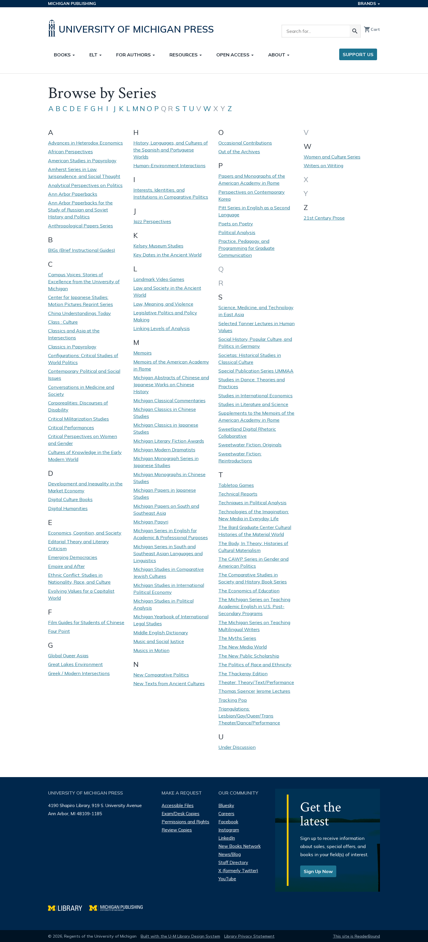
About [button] (277, 55)
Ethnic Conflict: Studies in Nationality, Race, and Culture (79, 578)
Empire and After (66, 566)
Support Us (358, 54)
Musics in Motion (151, 650)
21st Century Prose (324, 218)
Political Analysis (236, 232)
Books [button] (63, 55)
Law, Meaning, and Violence (163, 304)
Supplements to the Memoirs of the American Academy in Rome (256, 416)
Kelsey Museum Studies (158, 246)
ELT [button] (94, 55)
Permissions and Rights (185, 822)
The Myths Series (237, 638)
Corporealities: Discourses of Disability (78, 406)
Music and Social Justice (158, 641)
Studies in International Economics (255, 395)
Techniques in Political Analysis (252, 502)
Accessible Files (178, 805)
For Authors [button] (134, 55)
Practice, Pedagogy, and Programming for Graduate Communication (246, 248)
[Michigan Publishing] (118, 907)
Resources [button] (184, 55)
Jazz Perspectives (152, 221)
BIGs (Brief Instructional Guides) (81, 250)
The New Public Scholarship (248, 656)
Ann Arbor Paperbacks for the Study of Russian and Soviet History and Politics (80, 210)
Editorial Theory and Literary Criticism (78, 545)
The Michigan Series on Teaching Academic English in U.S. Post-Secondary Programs (254, 606)
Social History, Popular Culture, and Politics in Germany (255, 342)
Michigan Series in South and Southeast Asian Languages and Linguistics (168, 553)
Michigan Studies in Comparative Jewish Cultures (168, 572)
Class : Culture (63, 322)
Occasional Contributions (245, 143)
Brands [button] (367, 3)
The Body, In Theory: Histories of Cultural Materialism (253, 546)
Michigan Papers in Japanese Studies (164, 493)
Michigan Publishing (72, 3)
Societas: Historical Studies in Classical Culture (249, 358)
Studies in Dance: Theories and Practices (251, 383)
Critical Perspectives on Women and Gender (82, 439)
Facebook (228, 822)
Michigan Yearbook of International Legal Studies (170, 620)
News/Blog (229, 854)
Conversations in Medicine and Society (81, 390)
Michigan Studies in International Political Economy (168, 588)
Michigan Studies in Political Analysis (163, 604)
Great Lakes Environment (75, 664)
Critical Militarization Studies (78, 419)
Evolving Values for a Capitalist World (81, 594)
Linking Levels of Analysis (161, 328)
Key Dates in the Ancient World (167, 255)
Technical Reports (237, 494)
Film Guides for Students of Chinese (86, 622)
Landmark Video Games (158, 279)
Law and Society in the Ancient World (167, 291)
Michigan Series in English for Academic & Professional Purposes (170, 534)
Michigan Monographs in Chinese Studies (169, 477)
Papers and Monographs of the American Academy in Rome (251, 179)
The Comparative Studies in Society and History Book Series (252, 578)
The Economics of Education (249, 591)
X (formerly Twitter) (238, 870)
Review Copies (177, 830)
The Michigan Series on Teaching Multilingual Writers (254, 625)
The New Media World (242, 647)
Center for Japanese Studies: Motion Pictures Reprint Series (80, 300)
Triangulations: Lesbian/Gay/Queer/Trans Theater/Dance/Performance (249, 716)
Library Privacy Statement (249, 936)
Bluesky (226, 805)
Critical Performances (71, 427)
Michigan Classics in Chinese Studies (164, 412)
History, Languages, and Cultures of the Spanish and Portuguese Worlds (170, 150)
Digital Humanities (68, 508)
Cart (372, 29)
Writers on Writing (323, 165)
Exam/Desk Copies (180, 813)
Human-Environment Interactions (169, 165)
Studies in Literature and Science (253, 404)
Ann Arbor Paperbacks (72, 194)
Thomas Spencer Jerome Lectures (254, 691)
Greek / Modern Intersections (79, 673)
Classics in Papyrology (72, 347)
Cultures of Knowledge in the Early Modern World (85, 455)
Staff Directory (233, 862)
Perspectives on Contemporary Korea (251, 195)
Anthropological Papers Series (80, 226)
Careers (226, 813)
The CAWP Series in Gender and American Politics (253, 562)
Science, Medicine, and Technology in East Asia (255, 310)
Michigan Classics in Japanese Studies (165, 428)
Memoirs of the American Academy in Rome (171, 365)
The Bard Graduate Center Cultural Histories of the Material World (254, 530)
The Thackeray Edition (243, 673)
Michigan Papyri (150, 522)
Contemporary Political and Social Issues (84, 374)
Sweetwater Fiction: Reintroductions (239, 457)
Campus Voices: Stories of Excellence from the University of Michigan (84, 281)
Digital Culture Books (70, 499)
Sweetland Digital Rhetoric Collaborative (247, 432)
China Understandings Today (79, 313)
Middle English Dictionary (160, 632)
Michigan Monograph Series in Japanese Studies (166, 461)
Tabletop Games (236, 485)
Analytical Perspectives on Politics (85, 185)
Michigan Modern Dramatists (164, 450)
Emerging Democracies (72, 557)
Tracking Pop (232, 700)
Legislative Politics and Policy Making (165, 316)
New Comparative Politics (161, 675)
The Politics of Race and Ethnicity (254, 664)
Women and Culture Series (332, 157)
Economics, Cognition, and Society (84, 533)
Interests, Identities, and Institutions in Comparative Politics (170, 193)
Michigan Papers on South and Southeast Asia (166, 509)
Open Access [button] (233, 55)
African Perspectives (70, 151)
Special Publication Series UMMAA (255, 371)
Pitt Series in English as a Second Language (254, 211)
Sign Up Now (318, 871)
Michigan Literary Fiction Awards (168, 441)
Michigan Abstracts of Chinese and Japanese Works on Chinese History (171, 384)
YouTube (227, 879)
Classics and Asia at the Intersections (74, 334)
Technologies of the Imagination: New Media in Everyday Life (253, 515)
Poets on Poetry (235, 224)
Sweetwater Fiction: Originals (250, 445)
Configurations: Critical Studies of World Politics (83, 358)
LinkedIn (226, 838)
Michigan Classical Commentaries (169, 400)
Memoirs (142, 353)
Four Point (59, 631)
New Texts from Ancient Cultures (169, 683)
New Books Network (239, 846)
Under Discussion (237, 747)
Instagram (228, 830)
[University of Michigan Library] (68, 907)
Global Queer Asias (68, 655)
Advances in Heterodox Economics (85, 143)
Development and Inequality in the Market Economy (85, 487)
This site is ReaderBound (356, 936)
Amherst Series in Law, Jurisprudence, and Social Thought (84, 172)
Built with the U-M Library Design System (180, 936)
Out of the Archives (239, 151)
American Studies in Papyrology (82, 160)
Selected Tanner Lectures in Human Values (256, 326)
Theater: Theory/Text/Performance (256, 682)
